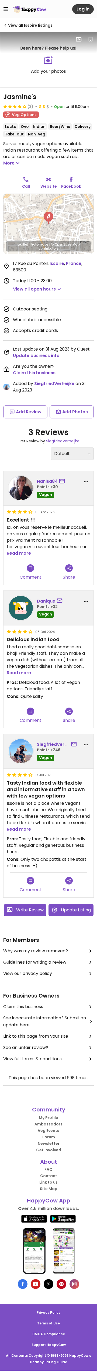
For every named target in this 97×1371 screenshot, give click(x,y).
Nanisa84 (47, 481)
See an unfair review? (25, 1047)
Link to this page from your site (35, 1036)
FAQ (48, 1169)
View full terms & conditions (32, 1059)
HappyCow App (48, 1200)
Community (48, 1109)
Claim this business (34, 373)
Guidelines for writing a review (34, 962)
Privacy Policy (48, 1312)
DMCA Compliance (48, 1334)
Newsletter (49, 1143)
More (9, 163)
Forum (48, 1137)
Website (48, 186)
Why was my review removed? (35, 951)
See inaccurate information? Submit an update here (44, 1021)
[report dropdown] (86, 481)
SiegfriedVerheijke (54, 383)
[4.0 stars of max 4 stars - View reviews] (15, 106)
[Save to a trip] (78, 39)
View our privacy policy (27, 973)
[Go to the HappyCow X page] (48, 1284)
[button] (48, 218)
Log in (83, 9)
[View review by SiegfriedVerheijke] (21, 751)
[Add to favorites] (90, 39)
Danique (46, 601)
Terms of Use (48, 1323)
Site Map (48, 1188)
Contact (48, 1175)
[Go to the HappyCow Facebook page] (22, 1284)
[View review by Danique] (21, 608)
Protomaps (39, 244)
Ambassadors (48, 1124)
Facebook (71, 186)
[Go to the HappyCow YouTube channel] (35, 1284)
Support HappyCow (49, 1344)
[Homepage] (29, 9)
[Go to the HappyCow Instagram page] (74, 1284)
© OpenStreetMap (65, 244)
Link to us (48, 1182)
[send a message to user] (63, 481)
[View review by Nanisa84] (21, 488)
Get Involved (48, 1150)
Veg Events (48, 1130)
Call (26, 186)
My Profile (48, 1117)
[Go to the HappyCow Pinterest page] (61, 1284)
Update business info (36, 355)
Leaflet (23, 244)
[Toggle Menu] (6, 9)
